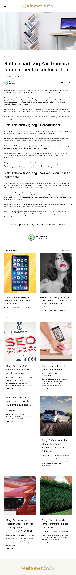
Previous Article (12, 250)
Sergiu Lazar (12, 81)
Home (6, 56)
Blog (14, 56)
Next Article (65, 250)
